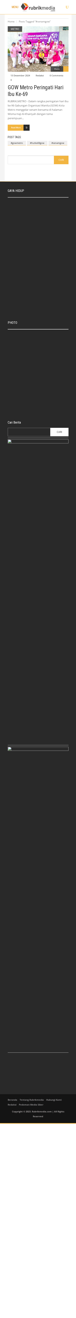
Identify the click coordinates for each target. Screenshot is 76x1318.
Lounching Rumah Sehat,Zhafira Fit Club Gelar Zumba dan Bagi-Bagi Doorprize (46, 288)
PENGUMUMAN (21, 370)
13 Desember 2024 (20, 75)
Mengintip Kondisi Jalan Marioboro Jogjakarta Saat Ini (44, 384)
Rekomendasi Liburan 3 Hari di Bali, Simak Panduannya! (46, 222)
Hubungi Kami (54, 1099)
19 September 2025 (38, 342)
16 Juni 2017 (35, 408)
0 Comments (56, 75)
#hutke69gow (37, 142)
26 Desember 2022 (39, 243)
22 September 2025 (39, 212)
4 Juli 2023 (19, 374)
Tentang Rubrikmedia (32, 1099)
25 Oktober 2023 (37, 356)
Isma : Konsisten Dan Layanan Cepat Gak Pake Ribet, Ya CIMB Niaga (47, 204)
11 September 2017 (38, 390)
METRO (15, 29)
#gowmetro (17, 142)
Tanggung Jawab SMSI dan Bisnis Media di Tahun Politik (44, 238)
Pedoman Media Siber (31, 1104)
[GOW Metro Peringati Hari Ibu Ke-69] (38, 49)
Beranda (12, 1099)
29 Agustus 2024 (38, 228)
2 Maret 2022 (36, 296)
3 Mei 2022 (35, 259)
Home (11, 21)
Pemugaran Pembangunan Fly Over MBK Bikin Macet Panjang (45, 402)
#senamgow (57, 142)
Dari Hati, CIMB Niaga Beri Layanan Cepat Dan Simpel (43, 336)
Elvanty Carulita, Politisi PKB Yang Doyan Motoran (44, 253)
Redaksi (40, 75)
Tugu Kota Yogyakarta (40, 352)
